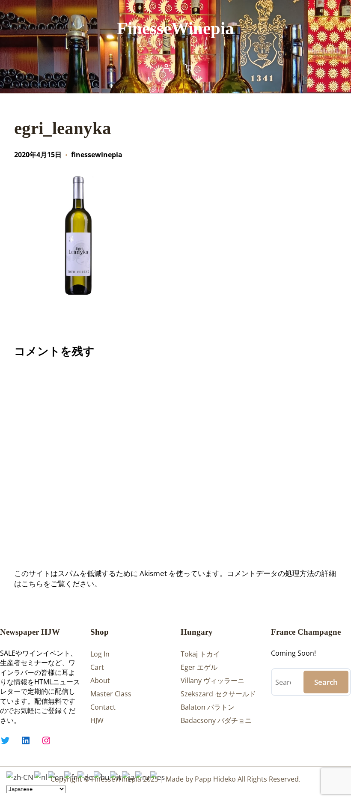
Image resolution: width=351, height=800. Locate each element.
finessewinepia (96, 154)
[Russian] (142, 776)
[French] (70, 776)
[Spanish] (158, 776)
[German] (85, 776)
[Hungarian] (102, 776)
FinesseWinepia (175, 28)
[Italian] (116, 776)
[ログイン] (166, 67)
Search (326, 682)
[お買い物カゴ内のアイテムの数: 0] (188, 67)
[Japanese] (128, 776)
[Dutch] (41, 776)
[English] (56, 776)
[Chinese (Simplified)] (20, 776)
